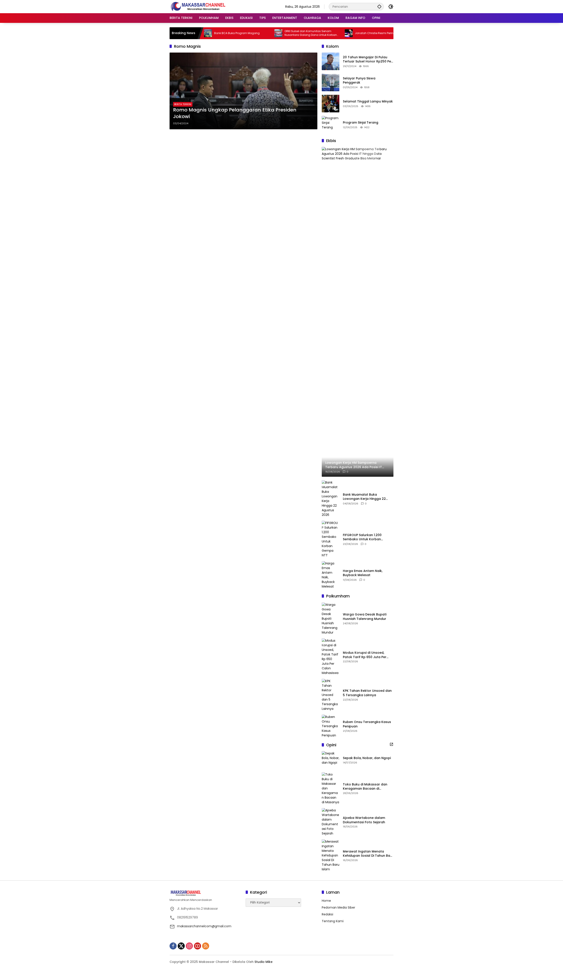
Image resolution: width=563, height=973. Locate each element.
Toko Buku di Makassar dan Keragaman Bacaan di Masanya (365, 786)
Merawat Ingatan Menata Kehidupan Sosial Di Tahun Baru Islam (368, 853)
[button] (379, 6)
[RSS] (205, 945)
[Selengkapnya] (391, 744)
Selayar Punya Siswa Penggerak (359, 80)
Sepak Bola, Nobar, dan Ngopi (367, 758)
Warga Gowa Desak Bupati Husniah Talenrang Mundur (364, 616)
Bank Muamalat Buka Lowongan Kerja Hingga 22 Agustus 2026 (364, 497)
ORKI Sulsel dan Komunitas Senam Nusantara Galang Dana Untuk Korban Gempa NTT (282, 33)
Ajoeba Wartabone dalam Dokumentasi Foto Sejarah (364, 820)
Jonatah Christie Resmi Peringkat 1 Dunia (353, 33)
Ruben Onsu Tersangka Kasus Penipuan (367, 724)
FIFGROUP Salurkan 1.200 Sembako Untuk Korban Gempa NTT (362, 537)
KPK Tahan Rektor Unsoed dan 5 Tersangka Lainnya (367, 693)
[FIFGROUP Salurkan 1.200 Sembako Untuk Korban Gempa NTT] (330, 539)
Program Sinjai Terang (360, 122)
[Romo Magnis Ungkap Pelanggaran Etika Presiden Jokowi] (243, 91)
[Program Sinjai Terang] (330, 124)
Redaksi (327, 914)
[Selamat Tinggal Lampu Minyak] (330, 103)
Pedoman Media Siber (338, 907)
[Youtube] (197, 945)
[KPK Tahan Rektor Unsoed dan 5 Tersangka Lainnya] (330, 695)
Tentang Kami (333, 921)
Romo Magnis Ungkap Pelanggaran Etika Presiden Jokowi (234, 113)
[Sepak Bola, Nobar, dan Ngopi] (330, 760)
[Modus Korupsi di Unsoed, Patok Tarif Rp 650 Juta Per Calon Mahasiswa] (330, 656)
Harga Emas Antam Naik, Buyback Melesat (362, 573)
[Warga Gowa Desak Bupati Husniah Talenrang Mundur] (330, 618)
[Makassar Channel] (198, 6)
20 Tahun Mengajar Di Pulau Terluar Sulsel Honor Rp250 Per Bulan (367, 59)
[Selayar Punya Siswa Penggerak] (330, 82)
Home (326, 900)
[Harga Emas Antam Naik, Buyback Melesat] (330, 575)
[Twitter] (181, 945)
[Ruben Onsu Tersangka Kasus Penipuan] (330, 726)
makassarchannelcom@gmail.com (204, 926)
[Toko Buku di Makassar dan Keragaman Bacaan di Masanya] (330, 788)
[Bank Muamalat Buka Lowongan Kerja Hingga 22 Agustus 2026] (330, 498)
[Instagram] (189, 945)
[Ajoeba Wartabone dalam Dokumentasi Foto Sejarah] (330, 822)
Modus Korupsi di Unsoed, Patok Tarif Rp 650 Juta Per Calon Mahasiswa (364, 655)
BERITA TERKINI (182, 104)
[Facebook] (173, 945)
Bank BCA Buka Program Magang (208, 33)
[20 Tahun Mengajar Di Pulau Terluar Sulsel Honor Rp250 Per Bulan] (330, 61)
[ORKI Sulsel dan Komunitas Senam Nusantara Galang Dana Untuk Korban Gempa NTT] (250, 33)
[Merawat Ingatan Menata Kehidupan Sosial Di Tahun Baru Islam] (330, 855)
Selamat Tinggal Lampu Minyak (368, 101)
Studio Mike (263, 962)
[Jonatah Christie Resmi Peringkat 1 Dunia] (320, 33)
